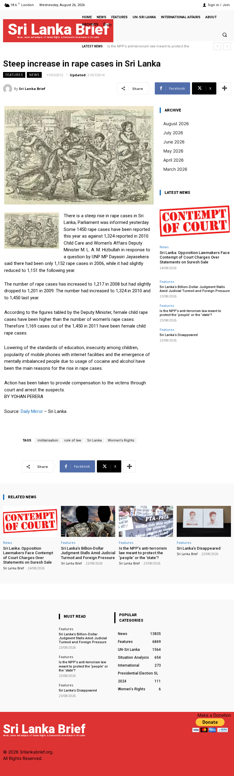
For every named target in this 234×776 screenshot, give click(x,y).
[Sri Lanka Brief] (8, 88)
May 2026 (173, 150)
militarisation (47, 440)
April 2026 (173, 160)
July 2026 (173, 132)
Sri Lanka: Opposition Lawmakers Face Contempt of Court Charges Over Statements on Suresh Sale (195, 257)
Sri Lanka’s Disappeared (179, 335)
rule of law (72, 440)
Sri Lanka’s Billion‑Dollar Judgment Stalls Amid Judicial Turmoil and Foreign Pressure (195, 289)
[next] (227, 46)
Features (14, 75)
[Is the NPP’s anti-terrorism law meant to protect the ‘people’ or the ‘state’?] (146, 521)
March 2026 (175, 169)
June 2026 (174, 141)
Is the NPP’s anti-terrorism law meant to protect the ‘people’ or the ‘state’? (190, 313)
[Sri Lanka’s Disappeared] (204, 521)
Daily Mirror (32, 411)
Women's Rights (121, 440)
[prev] (217, 46)
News (34, 75)
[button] (224, 34)
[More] (224, 88)
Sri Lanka (94, 440)
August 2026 (176, 123)
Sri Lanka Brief (32, 88)
